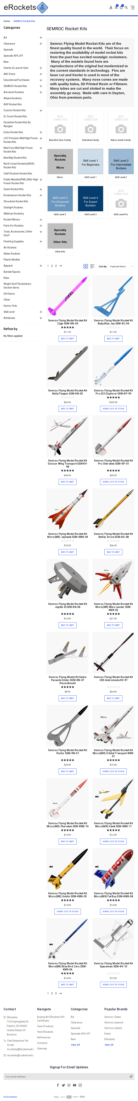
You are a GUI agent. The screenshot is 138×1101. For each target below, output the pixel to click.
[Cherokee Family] (90, 124)
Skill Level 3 (60, 214)
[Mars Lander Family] (121, 124)
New (6, 61)
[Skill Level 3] (60, 198)
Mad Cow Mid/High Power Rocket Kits (18, 149)
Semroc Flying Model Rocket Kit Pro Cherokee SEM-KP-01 (113, 462)
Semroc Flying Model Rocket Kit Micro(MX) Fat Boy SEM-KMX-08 (113, 895)
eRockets (109, 1039)
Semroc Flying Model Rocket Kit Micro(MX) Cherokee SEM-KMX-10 (67, 825)
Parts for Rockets (14, 225)
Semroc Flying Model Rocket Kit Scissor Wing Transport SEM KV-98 (68, 463)
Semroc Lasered (113, 1022)
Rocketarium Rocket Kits (17, 195)
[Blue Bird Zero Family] (60, 124)
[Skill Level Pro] (121, 198)
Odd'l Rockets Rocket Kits (18, 173)
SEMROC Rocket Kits (15, 86)
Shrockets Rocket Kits (16, 201)
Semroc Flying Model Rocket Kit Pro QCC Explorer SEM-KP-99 (113, 392)
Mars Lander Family (121, 140)
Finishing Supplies (14, 241)
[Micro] (60, 161)
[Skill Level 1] (90, 161)
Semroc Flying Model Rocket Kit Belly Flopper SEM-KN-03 (67, 392)
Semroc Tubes (112, 1016)
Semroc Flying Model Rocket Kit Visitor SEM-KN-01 (67, 752)
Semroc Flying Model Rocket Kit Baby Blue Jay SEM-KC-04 (113, 322)
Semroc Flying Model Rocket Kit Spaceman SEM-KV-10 (113, 965)
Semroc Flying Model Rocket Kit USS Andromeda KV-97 (113, 679)
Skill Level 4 (90, 214)
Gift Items (9, 293)
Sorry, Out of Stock (113, 409)
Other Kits (60, 251)
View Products (45, 1026)
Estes (107, 1033)
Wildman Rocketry (14, 213)
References (43, 1037)
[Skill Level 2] (121, 161)
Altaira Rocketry (13, 98)
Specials (8, 49)
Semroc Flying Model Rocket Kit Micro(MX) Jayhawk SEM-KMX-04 (67, 535)
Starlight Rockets (13, 207)
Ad (5, 37)
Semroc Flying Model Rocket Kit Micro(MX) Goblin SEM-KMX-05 (67, 895)
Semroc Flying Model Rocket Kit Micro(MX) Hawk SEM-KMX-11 (113, 825)
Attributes (9, 318)
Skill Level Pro (121, 214)
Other (7, 299)
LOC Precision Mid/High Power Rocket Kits (21, 140)
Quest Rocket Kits (14, 189)
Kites (6, 277)
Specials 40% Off (13, 55)
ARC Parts (9, 74)
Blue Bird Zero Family (60, 140)
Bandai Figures (12, 271)
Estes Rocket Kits (13, 132)
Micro (60, 177)
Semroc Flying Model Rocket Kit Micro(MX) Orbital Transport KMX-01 (113, 753)
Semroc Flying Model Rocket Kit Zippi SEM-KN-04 (67, 322)
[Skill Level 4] (90, 198)
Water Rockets (12, 253)
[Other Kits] (60, 235)
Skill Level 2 (121, 177)
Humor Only (10, 305)
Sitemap (42, 1048)
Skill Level (9, 311)
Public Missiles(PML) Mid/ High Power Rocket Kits (21, 181)
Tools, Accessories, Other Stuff (18, 233)
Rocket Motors (12, 219)
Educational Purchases (16, 80)
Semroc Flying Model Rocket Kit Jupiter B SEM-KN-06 (67, 605)
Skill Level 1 (90, 177)
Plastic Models (12, 259)
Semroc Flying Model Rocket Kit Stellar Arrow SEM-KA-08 (113, 535)
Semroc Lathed (113, 1028)
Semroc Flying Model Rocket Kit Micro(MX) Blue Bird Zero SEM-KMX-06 (67, 966)
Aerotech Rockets (14, 92)
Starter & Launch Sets (16, 67)
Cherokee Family (90, 140)
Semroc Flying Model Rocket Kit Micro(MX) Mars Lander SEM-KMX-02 (113, 607)
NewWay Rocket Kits (15, 157)
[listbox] (121, 266)
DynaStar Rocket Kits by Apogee (17, 124)
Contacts (42, 1043)
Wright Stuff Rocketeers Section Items (17, 285)
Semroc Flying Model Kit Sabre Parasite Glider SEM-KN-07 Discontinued (67, 680)
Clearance (9, 43)
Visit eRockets (45, 1031)
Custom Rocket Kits (15, 110)
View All (75, 1044)
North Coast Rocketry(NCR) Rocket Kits (19, 165)
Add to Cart (67, 339)
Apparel (8, 265)
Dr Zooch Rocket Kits (15, 116)
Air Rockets (10, 247)
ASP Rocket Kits (13, 104)
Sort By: (103, 266)
